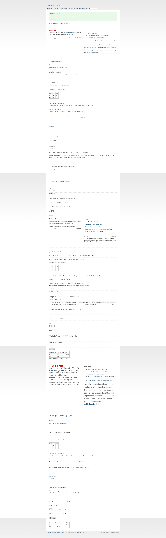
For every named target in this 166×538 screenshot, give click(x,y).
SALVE (52, 190)
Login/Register (82, 8)
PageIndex (55, 8)
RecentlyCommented (73, 8)
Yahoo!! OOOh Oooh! (54, 128)
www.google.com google (55, 61)
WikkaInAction (62, 105)
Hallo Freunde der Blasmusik (59, 206)
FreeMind (54, 105)
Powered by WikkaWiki (115, 532)
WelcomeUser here (102, 33)
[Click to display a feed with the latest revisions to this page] (66, 532)
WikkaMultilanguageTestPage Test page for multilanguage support (102, 40)
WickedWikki (70, 166)
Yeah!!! (52, 193)
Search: (88, 8)
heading (52, 69)
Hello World (52, 126)
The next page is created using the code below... (69, 152)
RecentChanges (63, 8)
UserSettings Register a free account (96, 37)
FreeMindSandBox (85, 105)
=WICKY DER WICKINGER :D (63, 336)
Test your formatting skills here (60, 23)
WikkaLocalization (94, 52)
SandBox (56, 5)
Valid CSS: (108, 532)
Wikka (49, 5)
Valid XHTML (103, 532)
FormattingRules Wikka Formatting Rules (98, 35)
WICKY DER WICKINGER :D (57, 202)
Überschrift (53, 140)
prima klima (53, 170)
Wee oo (51, 65)
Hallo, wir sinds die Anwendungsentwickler (62, 198)
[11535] (58, 13)
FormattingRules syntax (70, 32)
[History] (54, 532)
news (59, 181)
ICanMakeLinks (53, 85)
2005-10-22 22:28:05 (90, 17)
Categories (49, 8)
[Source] (49, 532)
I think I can (66, 85)
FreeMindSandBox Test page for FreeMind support (100, 44)
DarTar (92, 105)
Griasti (52, 211)
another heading (55, 72)
